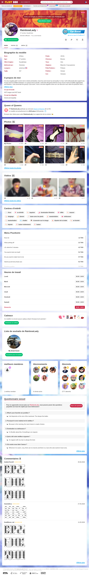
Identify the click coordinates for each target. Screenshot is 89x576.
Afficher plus (8, 87)
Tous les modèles (7, 6)
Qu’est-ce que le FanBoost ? (76, 35)
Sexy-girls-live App (64, 6)
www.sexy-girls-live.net (22, 569)
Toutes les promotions (40, 6)
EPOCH (47, 569)
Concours (52, 6)
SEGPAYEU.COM (54, 569)
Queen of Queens (39, 109)
